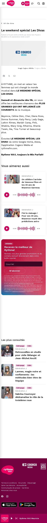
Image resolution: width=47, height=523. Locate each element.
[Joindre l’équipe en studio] (32, 3)
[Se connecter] (43, 3)
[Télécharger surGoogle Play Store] (27, 505)
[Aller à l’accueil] (11, 5)
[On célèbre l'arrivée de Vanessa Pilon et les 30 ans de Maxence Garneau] (12, 179)
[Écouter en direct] (23, 3)
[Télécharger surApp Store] (9, 505)
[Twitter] (9, 76)
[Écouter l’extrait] (6, 194)
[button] (11, 518)
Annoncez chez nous (9, 490)
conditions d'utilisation (19, 291)
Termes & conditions (9, 483)
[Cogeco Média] (29, 467)
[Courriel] (14, 76)
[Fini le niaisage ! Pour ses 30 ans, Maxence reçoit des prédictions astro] (12, 213)
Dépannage (31, 483)
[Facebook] (4, 76)
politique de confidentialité (31, 289)
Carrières (25, 488)
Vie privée (22, 483)
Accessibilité (21, 485)
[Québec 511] (43, 469)
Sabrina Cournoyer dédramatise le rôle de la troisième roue (29, 397)
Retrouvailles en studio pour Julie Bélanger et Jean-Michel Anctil (28, 355)
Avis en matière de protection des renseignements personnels (19, 284)
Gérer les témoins (8, 485)
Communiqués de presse (10, 488)
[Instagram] (7, 496)
